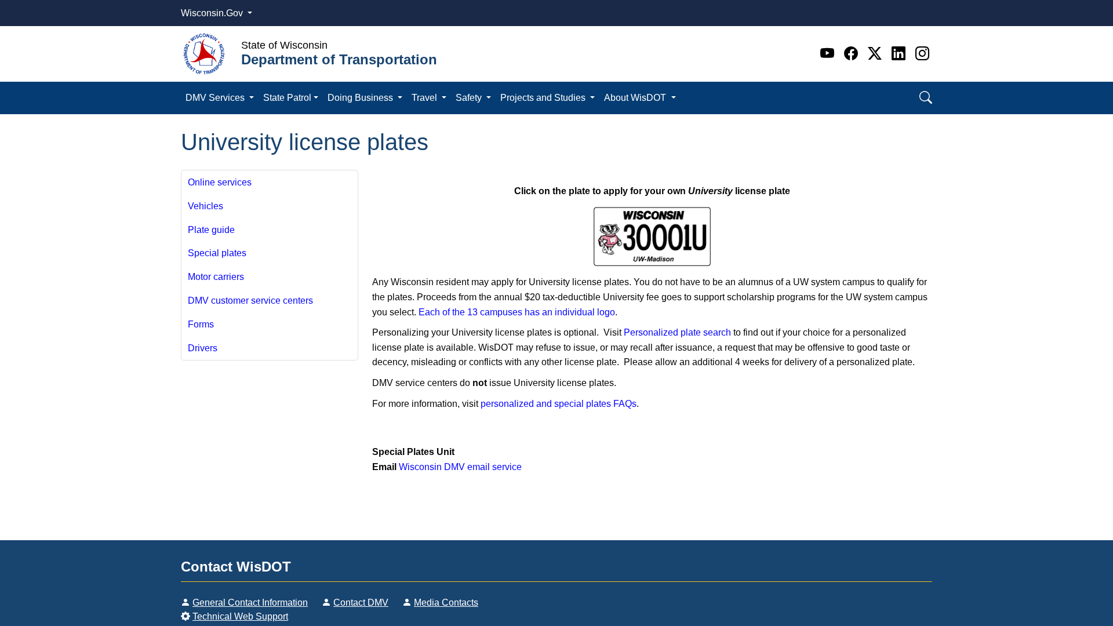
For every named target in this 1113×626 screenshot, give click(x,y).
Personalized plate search (677, 332)
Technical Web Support (240, 616)
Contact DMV (360, 602)
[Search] (925, 97)
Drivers (202, 348)
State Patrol (287, 98)
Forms (201, 324)
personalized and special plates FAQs (558, 404)
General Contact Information (250, 602)
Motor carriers (216, 277)
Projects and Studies (544, 98)
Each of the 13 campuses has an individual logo (517, 312)
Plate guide (211, 230)
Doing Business (361, 98)
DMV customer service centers (250, 300)
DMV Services (216, 98)
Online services (220, 182)
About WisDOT (636, 98)
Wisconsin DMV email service (460, 467)
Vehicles (205, 206)
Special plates (217, 253)
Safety (470, 98)
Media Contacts (446, 602)
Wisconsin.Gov (213, 13)
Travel (425, 98)
